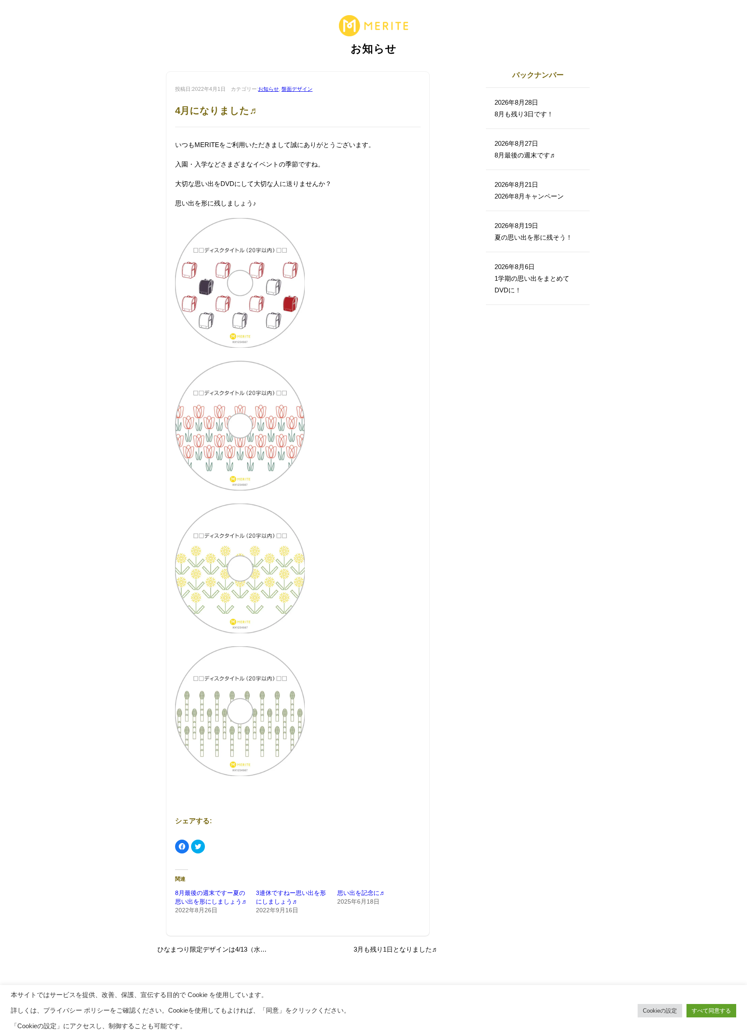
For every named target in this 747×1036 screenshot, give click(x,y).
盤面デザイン (297, 89)
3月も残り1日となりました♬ (396, 949)
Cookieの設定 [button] (660, 1010)
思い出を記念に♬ (361, 892)
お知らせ (268, 89)
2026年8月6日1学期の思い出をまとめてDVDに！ (532, 278)
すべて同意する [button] (711, 1010)
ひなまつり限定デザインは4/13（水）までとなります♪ (236, 949)
